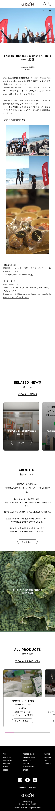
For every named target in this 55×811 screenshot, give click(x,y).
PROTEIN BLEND (29, 754)
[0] (49, 4)
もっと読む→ (27, 541)
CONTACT (47, 763)
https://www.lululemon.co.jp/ (19, 274)
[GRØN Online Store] (27, 4)
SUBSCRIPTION (28, 767)
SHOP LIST (48, 757)
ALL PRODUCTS (9, 760)
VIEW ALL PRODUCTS (27, 661)
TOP (4, 754)
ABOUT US (7, 757)
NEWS (5, 767)
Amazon (22, 787)
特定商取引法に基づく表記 (27, 804)
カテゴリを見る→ (23, 720)
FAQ (45, 760)
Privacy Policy (27, 802)
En (44, 10)
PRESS (5, 770)
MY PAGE (47, 754)
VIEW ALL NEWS (27, 394)
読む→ (21, 442)
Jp (50, 10)
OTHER (25, 770)
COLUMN (6, 763)
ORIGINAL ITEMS (29, 757)
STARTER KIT (27, 760)
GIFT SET (26, 763)
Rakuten (32, 787)
